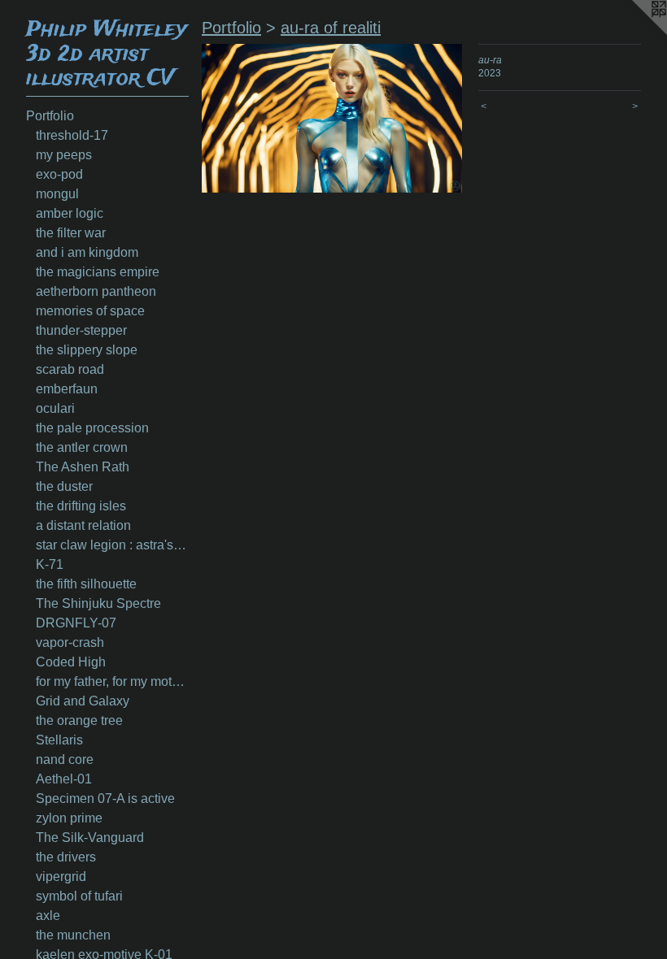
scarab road (70, 369)
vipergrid (61, 876)
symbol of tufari (79, 896)
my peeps (64, 155)
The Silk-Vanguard (90, 837)
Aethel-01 (64, 779)
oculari (55, 408)
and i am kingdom (87, 252)
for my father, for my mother (112, 681)
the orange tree (79, 720)
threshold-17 (72, 135)
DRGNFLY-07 (76, 623)
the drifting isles (81, 506)
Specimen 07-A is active (105, 798)
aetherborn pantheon (96, 291)
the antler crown (82, 447)
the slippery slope (86, 350)
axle (48, 915)
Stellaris (59, 740)
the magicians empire (97, 272)
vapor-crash (70, 642)
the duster (64, 486)
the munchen (73, 935)
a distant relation (83, 525)
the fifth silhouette (86, 584)
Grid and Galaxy (82, 701)
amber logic (69, 213)
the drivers (66, 857)
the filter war (71, 233)
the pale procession (92, 428)
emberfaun (67, 389)
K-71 (49, 564)
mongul (57, 194)
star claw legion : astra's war (112, 545)
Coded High (71, 662)
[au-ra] (332, 118)
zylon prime (69, 818)
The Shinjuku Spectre (98, 603)
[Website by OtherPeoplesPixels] (634, 32)
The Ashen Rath (82, 467)
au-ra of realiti (331, 28)
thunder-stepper (81, 330)
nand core (65, 759)
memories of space (90, 311)
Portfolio (50, 116)
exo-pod (59, 174)
